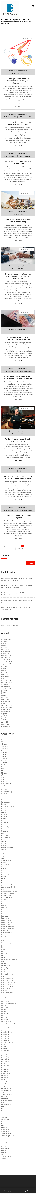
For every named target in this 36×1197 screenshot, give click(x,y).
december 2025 (6, 656)
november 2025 (6, 658)
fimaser (3, 877)
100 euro (4, 744)
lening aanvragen (7, 978)
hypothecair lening (7, 922)
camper (3, 841)
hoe (2, 910)
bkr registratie (6, 825)
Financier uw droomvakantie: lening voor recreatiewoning (18, 220)
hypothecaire (5, 924)
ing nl (3, 939)
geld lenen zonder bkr (8, 887)
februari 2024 (5, 701)
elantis (3, 870)
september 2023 (6, 712)
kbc (2, 947)
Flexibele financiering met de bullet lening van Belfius (18, 440)
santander (4, 1082)
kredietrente (5, 972)
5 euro (3, 765)
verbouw (4, 1127)
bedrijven (4, 810)
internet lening (6, 943)
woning (3, 1146)
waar (3, 1138)
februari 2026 (5, 651)
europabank (5, 875)
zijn (2, 1154)
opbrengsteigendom (8, 1042)
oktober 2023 (5, 709)
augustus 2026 (6, 639)
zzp (2, 1161)
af (2, 775)
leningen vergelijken (7, 993)
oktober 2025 (5, 660)
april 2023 (4, 722)
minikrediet (5, 1001)
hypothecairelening (7, 928)
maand (3, 995)
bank (3, 800)
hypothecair (5, 918)
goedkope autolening (8, 893)
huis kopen (5, 916)
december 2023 (6, 705)
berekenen (4, 816)
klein (2, 955)
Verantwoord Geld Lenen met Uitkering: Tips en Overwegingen (18, 338)
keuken (3, 949)
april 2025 (4, 672)
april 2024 (4, 697)
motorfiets (4, 1018)
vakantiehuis (5, 1115)
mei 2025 (4, 670)
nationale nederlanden (8, 1024)
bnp (2, 829)
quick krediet (5, 1073)
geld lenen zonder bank (9, 885)
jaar (2, 945)
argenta (3, 785)
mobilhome (5, 1013)
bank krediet (5, 802)
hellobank (4, 908)
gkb (2, 889)
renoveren (4, 1078)
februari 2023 (5, 726)
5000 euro (4, 771)
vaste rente (5, 1121)
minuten (4, 1009)
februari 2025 (5, 676)
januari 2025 (5, 678)
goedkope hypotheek (8, 895)
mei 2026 (4, 645)
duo (2, 866)
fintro (3, 879)
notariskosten (5, 1028)
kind (2, 951)
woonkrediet (5, 1148)
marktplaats (5, 997)
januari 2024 (5, 703)
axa (2, 796)
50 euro (3, 767)
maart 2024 (5, 699)
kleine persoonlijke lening (9, 959)
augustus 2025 (6, 664)
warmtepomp (5, 1142)
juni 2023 (4, 718)
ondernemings (6, 1038)
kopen (3, 962)
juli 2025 (4, 666)
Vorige (4, 546)
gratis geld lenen (6, 897)
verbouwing (5, 1131)
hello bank (4, 906)
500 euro (4, 769)
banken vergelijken (7, 806)
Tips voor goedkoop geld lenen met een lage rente (18, 516)
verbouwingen (6, 1134)
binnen (3, 819)
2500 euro (4, 756)
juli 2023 (4, 716)
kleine (3, 957)
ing (2, 935)
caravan (4, 843)
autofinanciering (6, 792)
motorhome (5, 1020)
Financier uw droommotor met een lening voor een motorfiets (18, 123)
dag (2, 856)
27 (18, 546)
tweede (3, 1109)
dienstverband (6, 860)
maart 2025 (5, 674)
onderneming (5, 1036)
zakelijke (4, 1152)
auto (2, 787)
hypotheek (4, 930)
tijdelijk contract (6, 1100)
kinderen (4, 953)
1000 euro (4, 746)
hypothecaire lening (7, 926)
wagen (3, 1140)
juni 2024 (4, 693)
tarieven (4, 1096)
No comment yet (19, 73)
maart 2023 (5, 724)
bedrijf (3, 808)
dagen (3, 858)
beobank (4, 814)
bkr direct (4, 823)
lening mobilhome (7, 984)
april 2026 (4, 647)
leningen (4, 991)
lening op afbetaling (7, 986)
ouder (3, 1044)
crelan (3, 854)
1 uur (3, 740)
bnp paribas (5, 831)
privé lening (5, 1071)
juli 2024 (4, 691)
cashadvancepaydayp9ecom (18, 70)
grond (3, 901)
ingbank (4, 941)
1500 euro (4, 748)
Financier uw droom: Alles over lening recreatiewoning (18, 162)
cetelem (4, 850)
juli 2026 (4, 641)
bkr (2, 821)
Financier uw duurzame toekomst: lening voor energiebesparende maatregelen (18, 276)
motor (3, 1015)
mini (2, 999)
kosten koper (5, 966)
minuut (3, 1011)
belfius (3, 812)
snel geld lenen (6, 1086)
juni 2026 (4, 643)
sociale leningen (6, 1088)
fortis (3, 881)
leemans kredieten (7, 974)
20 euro (3, 750)
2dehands (4, 758)
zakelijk (3, 1150)
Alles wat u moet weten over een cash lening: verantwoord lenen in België (18, 477)
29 (27, 546)
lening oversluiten (7, 988)
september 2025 (6, 662)
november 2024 (6, 683)
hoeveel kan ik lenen (8, 912)
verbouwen (5, 1129)
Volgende (20, 548)
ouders (3, 1047)
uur (2, 1113)
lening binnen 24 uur (8, 982)
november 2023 (6, 707)
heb (2, 904)
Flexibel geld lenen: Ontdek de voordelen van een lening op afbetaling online (18, 81)
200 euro (4, 752)
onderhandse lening (8, 1032)
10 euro (3, 742)
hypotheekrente (6, 933)
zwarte (3, 1158)
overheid (4, 1049)
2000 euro (4, 754)
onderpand (5, 1040)
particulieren (5, 1061)
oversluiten (5, 1051)
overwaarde (5, 1053)
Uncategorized (6, 1111)
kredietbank (5, 970)
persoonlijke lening (7, 1065)
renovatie (4, 1076)
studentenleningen (7, 1094)
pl (2, 1067)
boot (2, 833)
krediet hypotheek (7, 968)
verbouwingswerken (8, 1136)
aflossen (4, 779)
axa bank (4, 798)
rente (3, 1080)
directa (3, 862)
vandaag (4, 1117)
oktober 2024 (5, 685)
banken (3, 804)
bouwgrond (5, 835)
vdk (2, 1123)
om (2, 1030)
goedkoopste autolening (9, 891)
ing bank (4, 937)
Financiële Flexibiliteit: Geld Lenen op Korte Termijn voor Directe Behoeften (18, 377)
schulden (4, 1084)
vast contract (5, 1119)
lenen (3, 976)
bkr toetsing (5, 827)
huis (2, 914)
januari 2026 (5, 654)
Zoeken (5, 555)
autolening (4, 794)
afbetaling (4, 777)
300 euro (4, 763)
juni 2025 (4, 668)
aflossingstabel (6, 783)
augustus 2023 (6, 714)
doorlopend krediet (7, 864)
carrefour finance (7, 848)
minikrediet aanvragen (8, 1003)
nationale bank (6, 1022)
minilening (4, 1005)
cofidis (3, 852)
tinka (3, 1102)
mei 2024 (4, 695)
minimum (4, 1007)
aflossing (4, 781)
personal (4, 1063)
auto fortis (4, 790)
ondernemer (5, 1034)
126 (14, 548)
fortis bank (4, 883)
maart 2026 (5, 649)
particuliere (5, 1059)
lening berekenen (7, 980)
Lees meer (18, 106)
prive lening (5, 1069)
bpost (3, 839)
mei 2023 (4, 720)
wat (2, 1144)
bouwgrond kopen (7, 837)
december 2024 (6, 680)
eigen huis (4, 868)
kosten (3, 964)
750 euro (4, 773)
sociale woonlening (7, 1090)
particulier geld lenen (8, 1057)
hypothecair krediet (7, 920)
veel (2, 1125)
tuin (2, 1107)
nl (2, 1026)
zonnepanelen (6, 1156)
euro (2, 872)
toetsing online (6, 1105)
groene (3, 899)
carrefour (4, 846)
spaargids (4, 1092)
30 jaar (3, 761)
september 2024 (6, 687)
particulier (4, 1055)
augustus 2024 (6, 689)
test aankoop (5, 1098)
